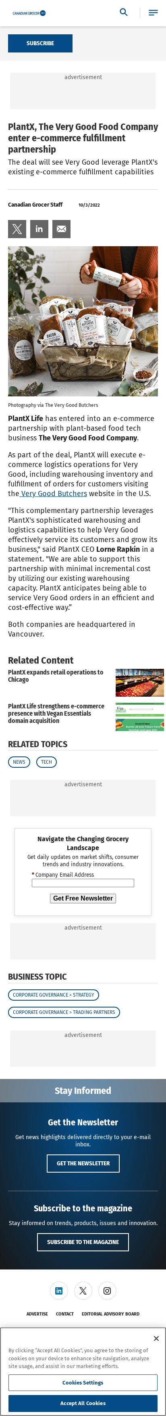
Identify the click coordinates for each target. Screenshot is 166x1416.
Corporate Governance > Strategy (53, 995)
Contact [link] (65, 1314)
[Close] (156, 1338)
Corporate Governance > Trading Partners (64, 1012)
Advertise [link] (37, 1314)
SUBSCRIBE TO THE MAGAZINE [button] (83, 1242)
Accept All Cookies (82, 1403)
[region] (83, 1371)
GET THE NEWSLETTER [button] (83, 1163)
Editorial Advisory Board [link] (110, 1314)
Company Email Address (63, 875)
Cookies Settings (82, 1383)
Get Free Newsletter (83, 898)
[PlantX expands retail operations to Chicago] (140, 683)
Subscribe (40, 43)
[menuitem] (17, 229)
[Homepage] (29, 13)
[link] (17, 229)
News (19, 762)
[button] (153, 13)
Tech (46, 762)
